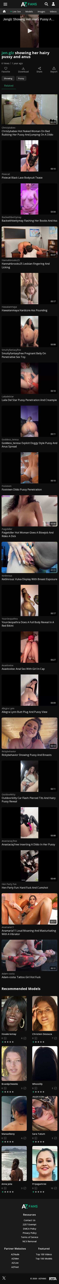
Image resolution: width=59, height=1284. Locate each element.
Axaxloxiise (7, 665)
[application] (29, 31)
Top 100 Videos (44, 1254)
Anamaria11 (8, 927)
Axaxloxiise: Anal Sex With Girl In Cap (23, 669)
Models (29, 11)
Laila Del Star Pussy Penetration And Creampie (29, 400)
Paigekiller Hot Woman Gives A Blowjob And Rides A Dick (27, 534)
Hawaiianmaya (9, 306)
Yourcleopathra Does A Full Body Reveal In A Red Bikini (28, 623)
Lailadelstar (8, 396)
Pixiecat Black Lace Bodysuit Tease (22, 177)
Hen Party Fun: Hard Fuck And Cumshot (25, 887)
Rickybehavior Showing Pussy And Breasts (27, 755)
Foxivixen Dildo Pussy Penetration (22, 489)
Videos (53, 11)
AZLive (15, 1262)
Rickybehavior (9, 751)
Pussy (21, 78)
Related (8, 85)
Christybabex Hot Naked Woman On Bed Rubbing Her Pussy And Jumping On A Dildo (27, 132)
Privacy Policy (30, 1232)
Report (53, 71)
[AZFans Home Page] (4, 11)
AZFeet (15, 1267)
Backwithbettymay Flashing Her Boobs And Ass (29, 220)
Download (23, 71)
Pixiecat (6, 174)
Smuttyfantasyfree (11, 349)
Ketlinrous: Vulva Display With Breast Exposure (29, 579)
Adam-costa (8, 973)
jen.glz (8, 52)
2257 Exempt (29, 1224)
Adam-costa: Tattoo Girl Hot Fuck (21, 977)
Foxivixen (6, 485)
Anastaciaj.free (9, 840)
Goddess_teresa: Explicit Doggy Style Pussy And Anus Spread (29, 444)
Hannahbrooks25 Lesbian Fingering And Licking (26, 265)
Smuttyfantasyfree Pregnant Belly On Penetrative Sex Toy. (24, 355)
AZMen (15, 1258)
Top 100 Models (44, 1258)
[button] (29, 30)
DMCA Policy (29, 1228)
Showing (8, 78)
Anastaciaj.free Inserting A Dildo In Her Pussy (28, 844)
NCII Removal (29, 1241)
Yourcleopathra (10, 618)
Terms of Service (29, 1237)
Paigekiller (7, 529)
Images (41, 11)
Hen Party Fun (9, 884)
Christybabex (8, 127)
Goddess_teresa (10, 439)
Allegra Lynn (8, 708)
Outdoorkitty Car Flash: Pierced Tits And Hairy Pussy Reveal (29, 799)
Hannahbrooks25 (11, 260)
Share (39, 71)
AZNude (15, 1254)
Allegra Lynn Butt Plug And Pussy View (24, 712)
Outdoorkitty (8, 794)
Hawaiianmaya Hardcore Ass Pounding (24, 310)
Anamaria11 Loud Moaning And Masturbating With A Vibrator (29, 932)
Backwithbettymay (11, 217)
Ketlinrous (7, 575)
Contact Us (29, 1220)
